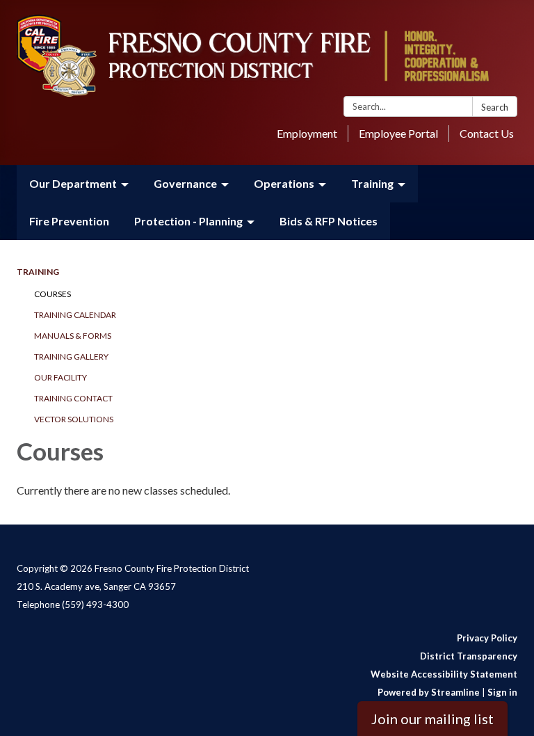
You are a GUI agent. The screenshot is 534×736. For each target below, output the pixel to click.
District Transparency (468, 656)
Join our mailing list (432, 718)
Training (38, 271)
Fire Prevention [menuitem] (69, 220)
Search (494, 107)
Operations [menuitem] (284, 183)
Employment (307, 133)
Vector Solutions (73, 419)
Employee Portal (398, 133)
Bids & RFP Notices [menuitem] (329, 220)
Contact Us (487, 133)
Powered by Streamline (429, 692)
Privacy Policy (487, 637)
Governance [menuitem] (185, 183)
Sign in (502, 692)
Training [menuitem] (372, 183)
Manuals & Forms (72, 335)
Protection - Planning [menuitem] (188, 220)
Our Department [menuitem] (73, 183)
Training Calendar (75, 315)
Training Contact (73, 398)
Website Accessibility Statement (444, 674)
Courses (52, 294)
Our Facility (60, 377)
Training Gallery (71, 356)
